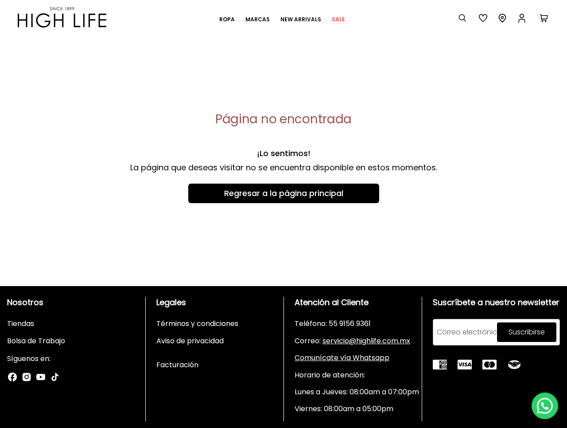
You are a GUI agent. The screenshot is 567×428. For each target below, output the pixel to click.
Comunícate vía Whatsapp (342, 358)
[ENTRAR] (522, 18)
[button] (545, 406)
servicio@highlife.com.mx (366, 341)
